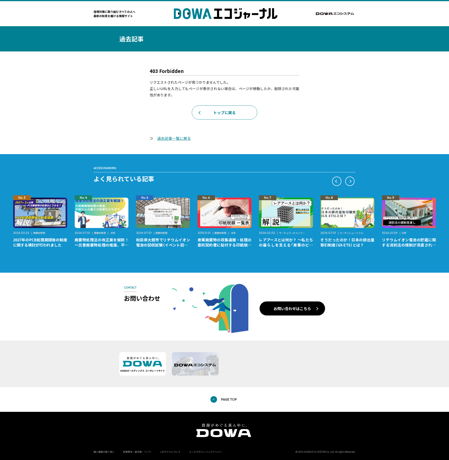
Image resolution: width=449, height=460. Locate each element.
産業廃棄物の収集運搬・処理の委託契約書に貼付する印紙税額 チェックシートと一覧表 (226, 245)
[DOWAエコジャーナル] (226, 13)
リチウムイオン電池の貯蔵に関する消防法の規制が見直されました (409, 245)
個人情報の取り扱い (104, 451)
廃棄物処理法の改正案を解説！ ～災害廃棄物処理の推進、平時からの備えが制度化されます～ (103, 245)
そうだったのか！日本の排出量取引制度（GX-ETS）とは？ (347, 242)
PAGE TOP (229, 399)
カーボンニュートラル (351, 233)
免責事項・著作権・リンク (137, 451)
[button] (336, 181)
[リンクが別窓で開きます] (335, 13)
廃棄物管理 (39, 233)
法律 (112, 233)
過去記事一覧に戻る (174, 138)
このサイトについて (170, 451)
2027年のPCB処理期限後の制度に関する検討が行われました (40, 242)
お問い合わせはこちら (292, 308)
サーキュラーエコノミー (292, 233)
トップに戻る (224, 112)
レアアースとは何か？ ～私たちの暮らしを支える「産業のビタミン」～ (286, 245)
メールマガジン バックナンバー (205, 451)
